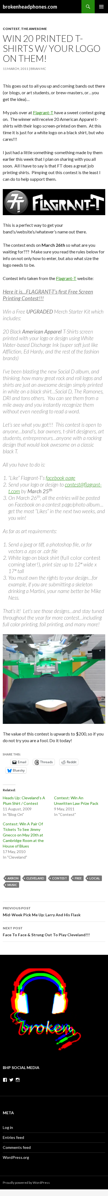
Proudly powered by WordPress (26, 1182)
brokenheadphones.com (30, 7)
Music (12, 885)
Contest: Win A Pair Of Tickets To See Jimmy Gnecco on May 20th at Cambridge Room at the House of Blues (23, 834)
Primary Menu (101, 6)
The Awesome (34, 29)
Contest (11, 29)
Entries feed (13, 1137)
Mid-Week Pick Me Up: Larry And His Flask (42, 911)
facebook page (60, 478)
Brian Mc (38, 69)
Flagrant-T (43, 112)
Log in (8, 1127)
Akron (13, 878)
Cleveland (35, 878)
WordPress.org (16, 1157)
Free (78, 878)
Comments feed (17, 1147)
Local (94, 878)
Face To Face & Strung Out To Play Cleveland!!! (46, 931)
